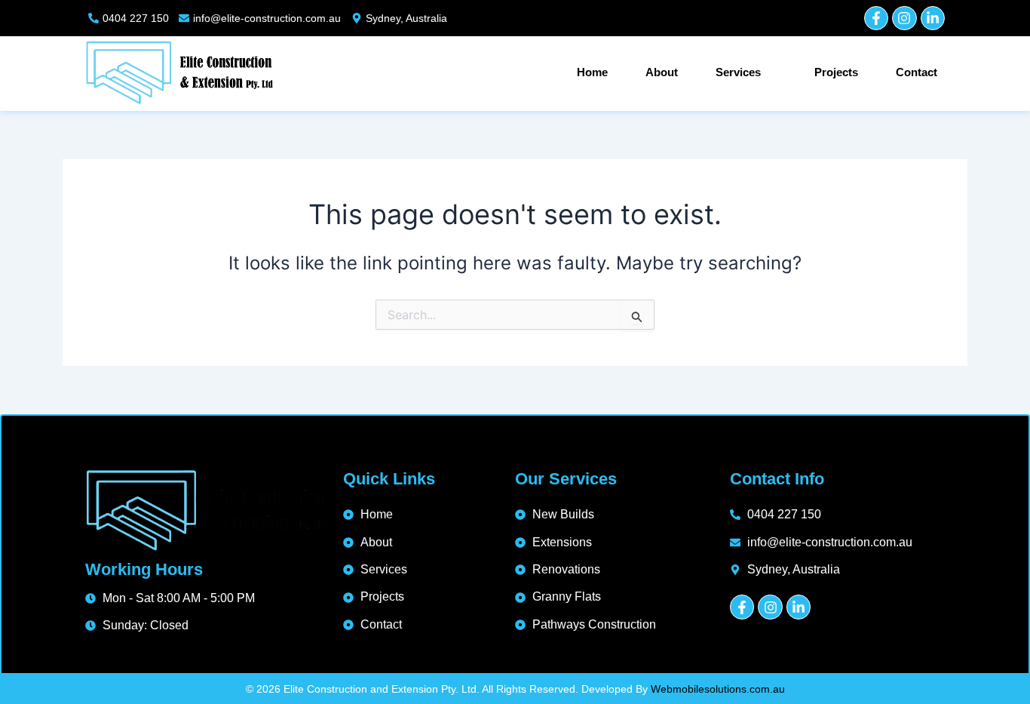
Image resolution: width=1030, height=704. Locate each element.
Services (738, 72)
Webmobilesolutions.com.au (718, 689)
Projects (836, 72)
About (661, 72)
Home (592, 72)
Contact (916, 72)
